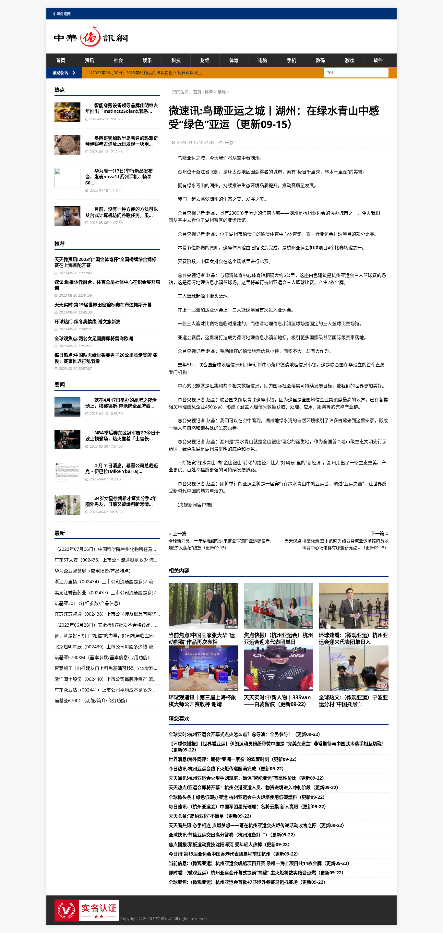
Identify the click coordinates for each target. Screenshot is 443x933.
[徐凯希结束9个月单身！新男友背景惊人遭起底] (67, 505)
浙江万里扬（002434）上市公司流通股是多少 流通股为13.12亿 (118, 581)
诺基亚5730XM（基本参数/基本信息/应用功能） (103, 657)
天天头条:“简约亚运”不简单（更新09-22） (211, 816)
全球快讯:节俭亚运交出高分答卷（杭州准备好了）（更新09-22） (233, 835)
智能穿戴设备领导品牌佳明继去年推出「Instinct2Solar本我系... (121, 108)
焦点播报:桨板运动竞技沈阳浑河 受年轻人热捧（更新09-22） (230, 844)
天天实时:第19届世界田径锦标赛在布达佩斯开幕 (103, 304)
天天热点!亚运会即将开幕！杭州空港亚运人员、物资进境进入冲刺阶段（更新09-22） (255, 787)
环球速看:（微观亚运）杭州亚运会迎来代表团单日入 (353, 638)
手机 (291, 60)
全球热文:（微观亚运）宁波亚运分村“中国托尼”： (353, 701)
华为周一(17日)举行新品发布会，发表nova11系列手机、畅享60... (119, 176)
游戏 (349, 60)
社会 (118, 60)
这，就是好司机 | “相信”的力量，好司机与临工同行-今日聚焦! (116, 635)
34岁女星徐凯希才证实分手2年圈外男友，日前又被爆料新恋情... (121, 501)
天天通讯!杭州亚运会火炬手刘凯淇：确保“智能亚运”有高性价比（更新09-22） (248, 778)
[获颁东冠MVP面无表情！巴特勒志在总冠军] (67, 439)
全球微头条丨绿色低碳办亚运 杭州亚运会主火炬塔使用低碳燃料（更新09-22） (248, 797)
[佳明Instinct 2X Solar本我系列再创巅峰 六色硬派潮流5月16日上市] (67, 112)
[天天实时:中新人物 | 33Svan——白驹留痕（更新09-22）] (279, 668)
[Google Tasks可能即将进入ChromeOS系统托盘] (67, 216)
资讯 (89, 60)
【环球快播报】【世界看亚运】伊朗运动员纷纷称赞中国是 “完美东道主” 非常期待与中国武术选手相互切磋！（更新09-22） (277, 746)
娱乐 (147, 60)
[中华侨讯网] (91, 43)
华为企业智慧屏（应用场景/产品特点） (93, 571)
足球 (221, 92)
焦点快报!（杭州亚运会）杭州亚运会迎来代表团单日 (278, 638)
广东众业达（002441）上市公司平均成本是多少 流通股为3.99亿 (119, 690)
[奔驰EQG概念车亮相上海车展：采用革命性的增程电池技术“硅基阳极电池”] (67, 407)
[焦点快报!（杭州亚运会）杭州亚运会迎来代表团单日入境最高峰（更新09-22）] (279, 606)
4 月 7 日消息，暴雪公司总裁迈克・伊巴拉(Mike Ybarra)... (121, 468)
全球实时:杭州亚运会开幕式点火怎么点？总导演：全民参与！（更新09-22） (246, 734)
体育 (233, 60)
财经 (205, 60)
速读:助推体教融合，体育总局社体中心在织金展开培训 (107, 285)
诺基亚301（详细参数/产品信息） (88, 603)
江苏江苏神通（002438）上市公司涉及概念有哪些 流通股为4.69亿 (121, 614)
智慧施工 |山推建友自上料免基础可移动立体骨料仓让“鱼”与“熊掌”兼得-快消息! (133, 668)
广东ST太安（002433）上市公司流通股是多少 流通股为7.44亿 (117, 560)
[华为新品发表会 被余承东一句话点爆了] (67, 177)
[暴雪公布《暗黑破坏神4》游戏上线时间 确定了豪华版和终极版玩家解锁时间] (67, 472)
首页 (60, 60)
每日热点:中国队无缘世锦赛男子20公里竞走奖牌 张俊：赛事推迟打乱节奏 (106, 358)
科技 (176, 60)
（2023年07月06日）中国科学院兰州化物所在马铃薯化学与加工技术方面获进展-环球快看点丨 (149, 549)
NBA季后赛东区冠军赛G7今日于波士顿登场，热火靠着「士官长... (122, 436)
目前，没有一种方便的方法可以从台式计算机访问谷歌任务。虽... (121, 212)
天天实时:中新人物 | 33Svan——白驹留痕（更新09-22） (277, 701)
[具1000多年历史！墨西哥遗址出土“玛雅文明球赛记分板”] (67, 145)
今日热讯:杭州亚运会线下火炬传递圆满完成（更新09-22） (227, 768)
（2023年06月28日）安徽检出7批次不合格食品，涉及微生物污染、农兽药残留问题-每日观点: (149, 625)
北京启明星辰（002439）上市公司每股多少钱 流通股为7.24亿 (117, 647)
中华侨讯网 (62, 13)
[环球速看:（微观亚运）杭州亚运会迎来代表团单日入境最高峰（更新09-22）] (354, 606)
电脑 (262, 60)
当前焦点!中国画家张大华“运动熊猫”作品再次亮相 (202, 638)
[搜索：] (356, 72)
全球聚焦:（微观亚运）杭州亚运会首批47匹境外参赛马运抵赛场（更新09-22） (248, 882)
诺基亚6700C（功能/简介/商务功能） (92, 700)
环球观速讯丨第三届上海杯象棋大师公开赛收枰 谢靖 (202, 701)
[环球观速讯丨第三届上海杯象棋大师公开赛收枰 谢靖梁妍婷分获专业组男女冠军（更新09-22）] (203, 668)
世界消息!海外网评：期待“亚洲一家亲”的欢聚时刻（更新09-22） (234, 759)
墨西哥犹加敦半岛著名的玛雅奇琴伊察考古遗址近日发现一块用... (121, 141)
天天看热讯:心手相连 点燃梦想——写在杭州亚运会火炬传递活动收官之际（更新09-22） (258, 825)
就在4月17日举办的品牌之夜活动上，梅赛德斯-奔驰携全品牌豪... (121, 403)
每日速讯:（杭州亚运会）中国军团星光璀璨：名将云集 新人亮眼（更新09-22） (249, 806)
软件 (378, 60)
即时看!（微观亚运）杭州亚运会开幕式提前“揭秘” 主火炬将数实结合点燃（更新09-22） (257, 872)
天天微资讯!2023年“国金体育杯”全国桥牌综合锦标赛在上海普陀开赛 (105, 262)
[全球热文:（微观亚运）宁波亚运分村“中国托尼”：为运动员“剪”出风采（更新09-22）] (354, 668)
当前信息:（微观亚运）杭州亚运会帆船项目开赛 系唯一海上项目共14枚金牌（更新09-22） (260, 863)
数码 (320, 60)
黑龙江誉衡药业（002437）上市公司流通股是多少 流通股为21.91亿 (123, 592)
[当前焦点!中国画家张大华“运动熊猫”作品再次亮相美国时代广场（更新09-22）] (203, 606)
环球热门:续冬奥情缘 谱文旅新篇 (87, 321)
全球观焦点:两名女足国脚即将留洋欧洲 (93, 338)
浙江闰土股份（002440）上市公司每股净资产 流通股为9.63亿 (117, 679)
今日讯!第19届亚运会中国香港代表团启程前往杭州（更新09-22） (235, 854)
